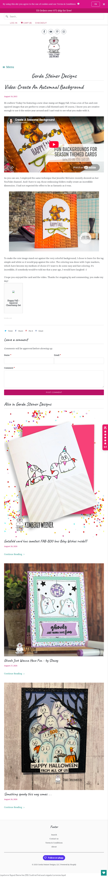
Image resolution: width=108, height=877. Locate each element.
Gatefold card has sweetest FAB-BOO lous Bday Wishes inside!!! (45, 541)
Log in (13, 23)
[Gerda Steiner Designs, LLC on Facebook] (44, 31)
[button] (105, 437)
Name (7, 355)
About (54, 847)
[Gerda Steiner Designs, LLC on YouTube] (50, 31)
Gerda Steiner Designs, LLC (48, 865)
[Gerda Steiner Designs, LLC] (54, 47)
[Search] (7, 16)
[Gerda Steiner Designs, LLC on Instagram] (63, 31)
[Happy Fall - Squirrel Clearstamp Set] (13, 292)
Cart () (27, 23)
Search (54, 835)
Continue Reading (13, 554)
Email (57, 355)
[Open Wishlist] (104, 873)
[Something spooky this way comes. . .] (54, 736)
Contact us (54, 839)
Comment (9, 368)
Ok (95, 4)
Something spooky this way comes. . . (27, 794)
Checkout (41, 23)
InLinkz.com (8, 318)
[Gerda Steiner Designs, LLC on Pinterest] (57, 31)
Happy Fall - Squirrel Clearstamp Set (13, 303)
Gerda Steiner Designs (54, 76)
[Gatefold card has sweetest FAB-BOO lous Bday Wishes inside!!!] (54, 474)
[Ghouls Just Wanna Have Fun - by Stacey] (54, 609)
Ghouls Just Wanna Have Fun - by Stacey (31, 660)
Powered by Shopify (68, 865)
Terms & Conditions (54, 843)
